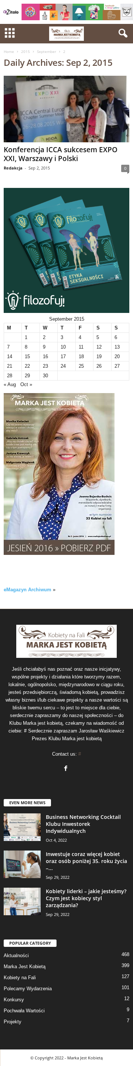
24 (63, 366)
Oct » (26, 384)
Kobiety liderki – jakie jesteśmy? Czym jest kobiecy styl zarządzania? (86, 898)
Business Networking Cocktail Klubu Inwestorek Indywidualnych (83, 823)
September (46, 51)
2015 (25, 51)
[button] (121, 33)
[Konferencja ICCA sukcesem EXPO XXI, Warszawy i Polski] (66, 109)
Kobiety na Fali (20, 977)
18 (81, 356)
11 (81, 347)
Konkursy (14, 999)
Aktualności (16, 955)
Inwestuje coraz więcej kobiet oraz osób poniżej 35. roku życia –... (86, 861)
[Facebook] (67, 769)
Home (9, 51)
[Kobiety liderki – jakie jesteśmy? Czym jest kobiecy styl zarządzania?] (22, 901)
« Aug (10, 384)
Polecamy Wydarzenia (28, 988)
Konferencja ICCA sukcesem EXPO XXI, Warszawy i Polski (60, 154)
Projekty (12, 1021)
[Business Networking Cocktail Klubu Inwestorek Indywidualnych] (22, 827)
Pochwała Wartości (24, 1010)
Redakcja (13, 168)
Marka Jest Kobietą (24, 966)
